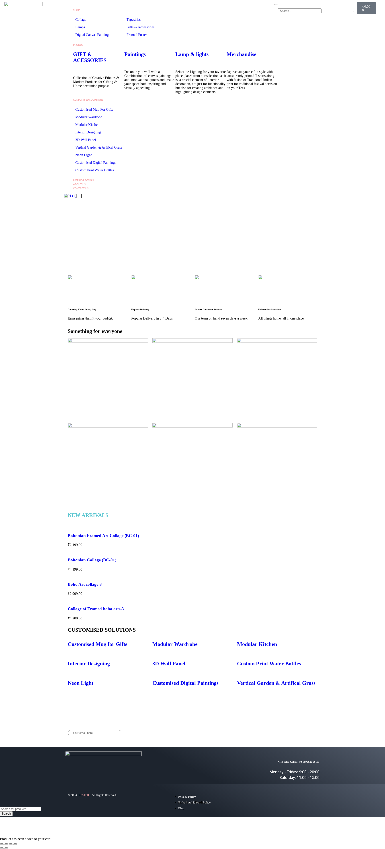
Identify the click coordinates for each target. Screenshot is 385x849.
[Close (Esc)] (15, 844)
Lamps (80, 27)
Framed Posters (137, 35)
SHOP (76, 10)
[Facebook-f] (285, 729)
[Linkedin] (311, 729)
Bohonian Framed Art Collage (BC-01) (103, 535)
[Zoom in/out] (2, 844)
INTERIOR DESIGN (83, 180)
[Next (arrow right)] (6, 848)
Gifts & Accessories (140, 27)
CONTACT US (80, 188)
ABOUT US (79, 184)
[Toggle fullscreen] (6, 844)
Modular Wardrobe (88, 117)
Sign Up (212, 731)
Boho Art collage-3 (85, 584)
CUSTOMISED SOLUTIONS (88, 100)
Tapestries (134, 19)
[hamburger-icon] (276, 4)
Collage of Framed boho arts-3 (96, 608)
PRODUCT (79, 45)
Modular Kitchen (87, 125)
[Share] (10, 844)
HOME (76, 6)
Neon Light (83, 155)
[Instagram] (298, 729)
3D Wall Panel (85, 140)
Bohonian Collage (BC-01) (92, 560)
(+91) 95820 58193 (309, 761)
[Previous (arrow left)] (2, 848)
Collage (80, 19)
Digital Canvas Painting (92, 35)
